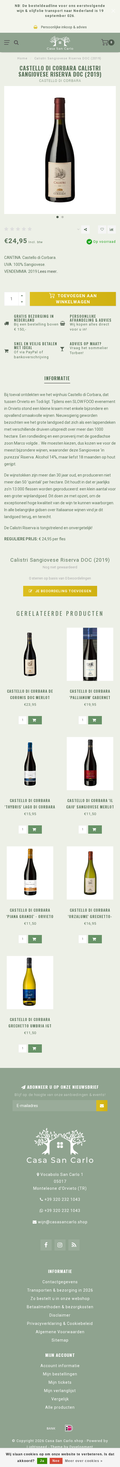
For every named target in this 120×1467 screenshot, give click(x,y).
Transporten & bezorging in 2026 (60, 1290)
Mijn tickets (60, 1382)
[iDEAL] (69, 1428)
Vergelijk (60, 1399)
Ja (42, 1461)
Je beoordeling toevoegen (63, 591)
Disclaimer (60, 1315)
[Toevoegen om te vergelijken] (111, 229)
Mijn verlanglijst (60, 1390)
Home (22, 58)
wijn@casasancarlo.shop (63, 1222)
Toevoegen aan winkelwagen (76, 298)
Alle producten (60, 1407)
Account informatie (60, 1365)
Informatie (57, 378)
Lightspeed (37, 1447)
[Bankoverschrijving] (51, 1428)
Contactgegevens (60, 1282)
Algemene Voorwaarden (60, 1332)
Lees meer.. (48, 271)
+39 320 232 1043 (62, 1199)
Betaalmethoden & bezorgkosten (60, 1307)
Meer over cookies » (84, 1461)
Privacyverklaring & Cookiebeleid (60, 1323)
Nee (56, 1461)
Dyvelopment (81, 1447)
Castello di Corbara (60, 81)
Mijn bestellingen (60, 1374)
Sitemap (60, 1340)
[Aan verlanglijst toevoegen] (102, 229)
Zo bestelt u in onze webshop (60, 1298)
